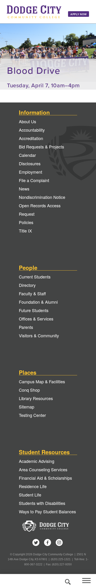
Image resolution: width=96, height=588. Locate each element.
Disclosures (30, 163)
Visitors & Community (39, 335)
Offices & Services (36, 319)
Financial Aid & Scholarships (45, 478)
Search (67, 581)
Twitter (35, 542)
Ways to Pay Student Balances (47, 511)
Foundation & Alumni (38, 302)
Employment (30, 172)
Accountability (32, 130)
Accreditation (31, 138)
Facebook (47, 542)
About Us (27, 121)
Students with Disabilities (42, 503)
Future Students (33, 310)
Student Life (30, 495)
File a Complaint (34, 180)
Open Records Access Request (40, 209)
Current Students (35, 277)
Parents (26, 327)
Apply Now (78, 14)
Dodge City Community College (34, 12)
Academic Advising (36, 461)
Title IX (25, 231)
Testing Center (32, 415)
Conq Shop (29, 390)
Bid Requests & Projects (41, 147)
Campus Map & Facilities (42, 381)
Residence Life (33, 486)
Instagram (59, 542)
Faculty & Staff (32, 293)
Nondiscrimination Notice (42, 197)
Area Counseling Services (43, 469)
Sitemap (26, 407)
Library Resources (36, 398)
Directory (27, 285)
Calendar (27, 155)
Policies (26, 222)
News (24, 189)
